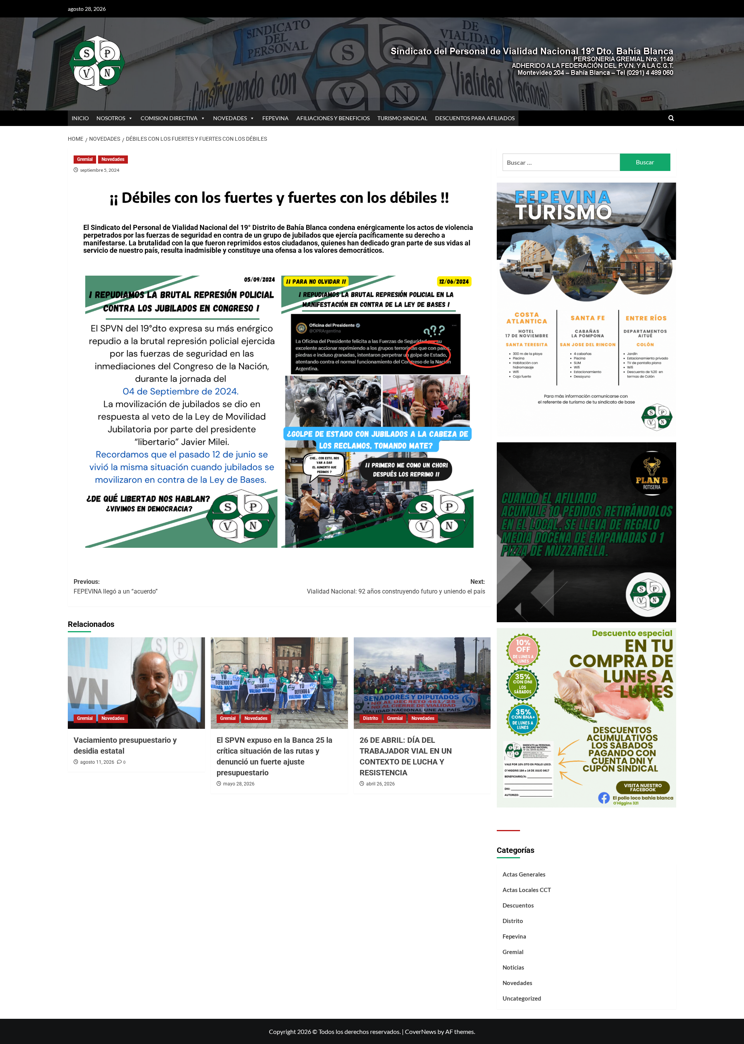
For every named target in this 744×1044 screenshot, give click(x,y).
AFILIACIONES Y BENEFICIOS (333, 118)
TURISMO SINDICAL (402, 118)
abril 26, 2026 (380, 784)
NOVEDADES (230, 118)
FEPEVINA (275, 118)
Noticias (513, 967)
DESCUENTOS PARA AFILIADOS (475, 118)
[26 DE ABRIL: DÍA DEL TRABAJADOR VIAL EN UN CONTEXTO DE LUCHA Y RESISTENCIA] (422, 683)
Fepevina (514, 936)
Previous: (116, 586)
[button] (671, 118)
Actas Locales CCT (527, 889)
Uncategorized (522, 998)
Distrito (370, 718)
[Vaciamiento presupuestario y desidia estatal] (136, 683)
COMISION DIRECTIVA (169, 118)
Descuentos (518, 905)
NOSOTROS (110, 118)
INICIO (80, 118)
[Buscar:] (561, 162)
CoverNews (420, 1031)
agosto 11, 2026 (97, 762)
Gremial (85, 159)
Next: (396, 586)
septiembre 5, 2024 (99, 170)
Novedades (113, 159)
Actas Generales (524, 874)
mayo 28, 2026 (239, 784)
